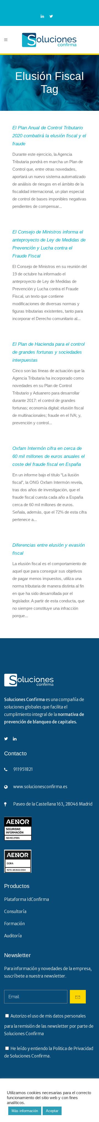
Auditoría (13, 935)
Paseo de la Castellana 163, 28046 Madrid (52, 804)
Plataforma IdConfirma (26, 899)
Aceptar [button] (52, 1111)
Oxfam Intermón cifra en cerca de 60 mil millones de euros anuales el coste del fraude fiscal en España (48, 456)
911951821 (23, 769)
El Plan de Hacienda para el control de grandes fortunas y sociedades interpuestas (48, 352)
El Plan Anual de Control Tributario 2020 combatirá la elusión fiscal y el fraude (49, 135)
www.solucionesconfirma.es (40, 786)
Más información (25, 1111)
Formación (14, 923)
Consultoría (15, 911)
